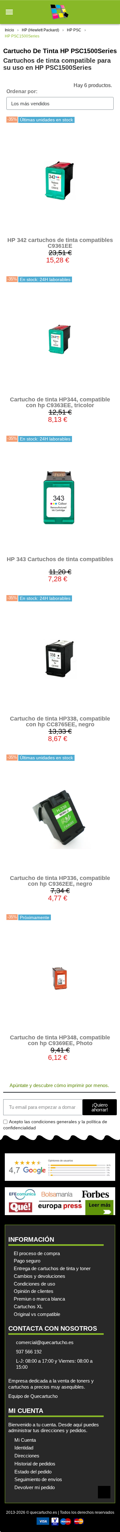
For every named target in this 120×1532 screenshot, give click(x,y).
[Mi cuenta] (100, 12)
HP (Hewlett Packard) (40, 30)
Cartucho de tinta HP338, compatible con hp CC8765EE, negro (60, 721)
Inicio (9, 30)
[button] (9, 12)
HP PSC (74, 30)
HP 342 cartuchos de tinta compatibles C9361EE (60, 243)
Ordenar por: (21, 91)
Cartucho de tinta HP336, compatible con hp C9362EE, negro (60, 881)
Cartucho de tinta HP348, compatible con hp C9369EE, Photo (60, 1040)
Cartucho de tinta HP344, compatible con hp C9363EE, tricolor (60, 402)
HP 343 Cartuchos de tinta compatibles (60, 559)
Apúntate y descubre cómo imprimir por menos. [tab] (59, 1085)
